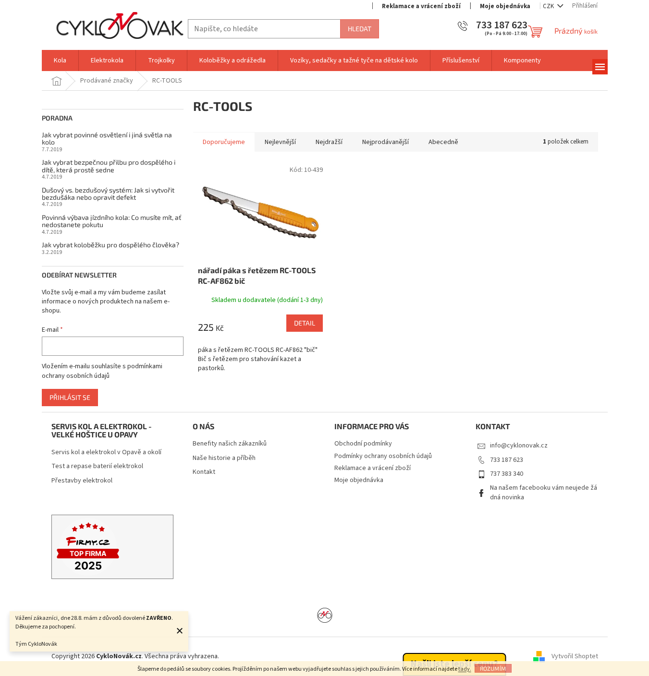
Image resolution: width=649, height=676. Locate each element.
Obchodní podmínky (363, 443)
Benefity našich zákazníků (230, 443)
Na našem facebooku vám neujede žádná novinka (543, 492)
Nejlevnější (280, 142)
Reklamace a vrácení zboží (421, 6)
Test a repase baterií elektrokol (97, 466)
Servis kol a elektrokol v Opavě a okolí (106, 452)
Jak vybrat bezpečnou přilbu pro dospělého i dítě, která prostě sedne (108, 165)
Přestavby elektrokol (81, 480)
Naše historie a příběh (224, 458)
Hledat (359, 28)
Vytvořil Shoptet (574, 656)
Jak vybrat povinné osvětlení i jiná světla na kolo (107, 138)
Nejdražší (329, 142)
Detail (304, 323)
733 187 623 (506, 460)
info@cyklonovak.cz (519, 445)
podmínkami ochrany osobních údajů (102, 371)
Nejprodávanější (385, 142)
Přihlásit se (69, 397)
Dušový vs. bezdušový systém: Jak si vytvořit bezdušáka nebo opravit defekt (108, 193)
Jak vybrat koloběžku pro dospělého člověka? (110, 244)
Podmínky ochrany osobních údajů (383, 456)
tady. (464, 669)
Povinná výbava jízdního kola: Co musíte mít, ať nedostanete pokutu (111, 221)
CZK (549, 6)
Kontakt (204, 472)
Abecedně (443, 142)
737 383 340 (506, 474)
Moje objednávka (505, 6)
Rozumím (493, 668)
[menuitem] (60, 60)
